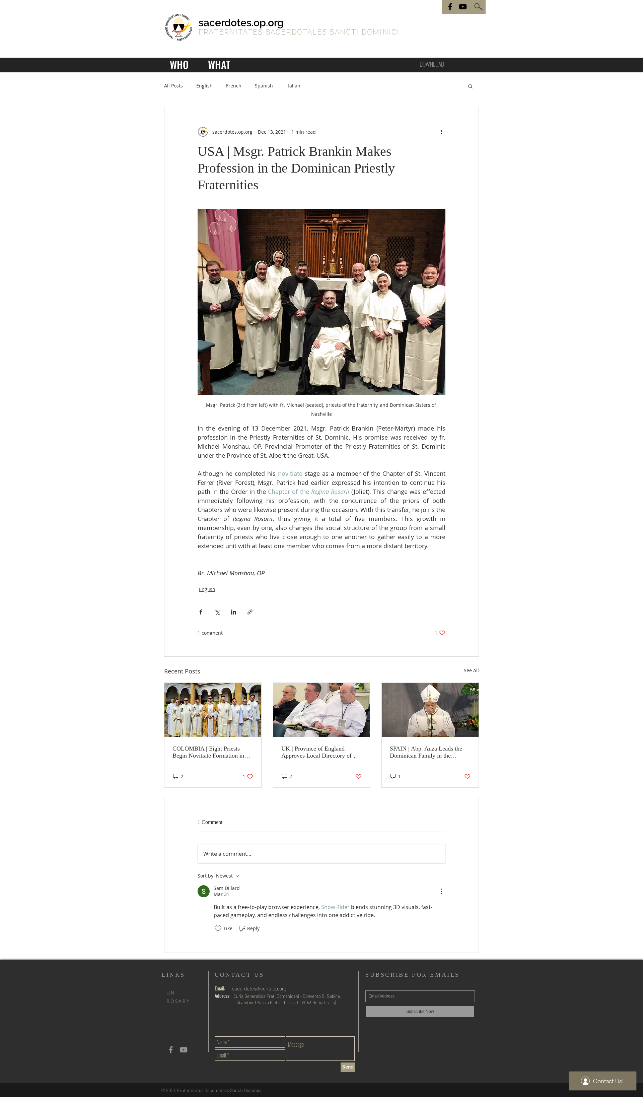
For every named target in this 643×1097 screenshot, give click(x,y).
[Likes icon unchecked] (218, 928)
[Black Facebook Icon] (450, 6)
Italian (293, 85)
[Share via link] (250, 612)
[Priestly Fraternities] (463, 6)
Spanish (264, 85)
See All (471, 670)
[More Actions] (441, 891)
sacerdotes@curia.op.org (259, 988)
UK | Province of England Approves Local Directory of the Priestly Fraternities (321, 752)
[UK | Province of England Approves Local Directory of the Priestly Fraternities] (321, 710)
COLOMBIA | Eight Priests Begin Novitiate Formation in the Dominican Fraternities (208, 752)
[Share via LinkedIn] (233, 612)
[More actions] (441, 132)
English (204, 85)
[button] (470, 85)
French (233, 85)
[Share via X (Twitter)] (217, 612)
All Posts (173, 85)
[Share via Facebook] (201, 612)
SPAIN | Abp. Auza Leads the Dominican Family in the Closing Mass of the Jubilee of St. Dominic (427, 752)
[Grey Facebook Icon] (170, 1049)
